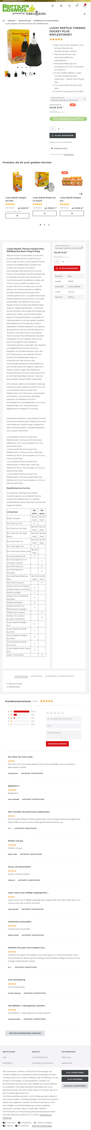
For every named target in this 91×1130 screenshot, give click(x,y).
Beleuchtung (24, 21)
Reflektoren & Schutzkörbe (46, 21)
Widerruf (8, 1063)
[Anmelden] (53, 6)
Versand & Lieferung (42, 1063)
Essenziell (11, 1123)
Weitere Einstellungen (42, 1126)
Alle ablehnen (74, 1079)
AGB (5, 1057)
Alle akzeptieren (75, 1073)
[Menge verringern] (63, 129)
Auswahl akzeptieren (75, 1086)
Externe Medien (45, 1123)
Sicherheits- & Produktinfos (59, 676)
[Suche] (69, 6)
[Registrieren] (61, 6)
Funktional (24, 1126)
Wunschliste (60, 149)
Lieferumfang (21, 676)
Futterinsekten (40, 1057)
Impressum (67, 1063)
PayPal (10, 1126)
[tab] (21, 676)
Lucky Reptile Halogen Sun (70, 199)
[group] (17, 182)
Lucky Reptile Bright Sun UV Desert (44, 199)
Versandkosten (69, 154)
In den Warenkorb (64, 135)
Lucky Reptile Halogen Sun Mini (15, 199)
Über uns (66, 1057)
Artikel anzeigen (17, 215)
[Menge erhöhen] (59, 129)
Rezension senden (57, 744)
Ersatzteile (36, 676)
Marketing (26, 1123)
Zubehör (11, 21)
